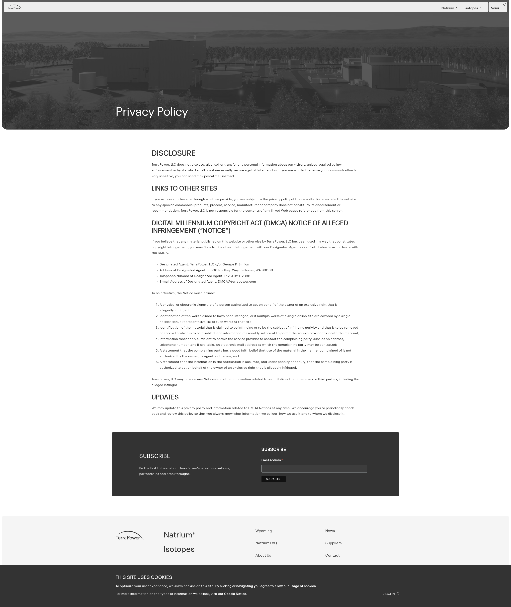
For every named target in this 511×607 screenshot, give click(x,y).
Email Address (272, 460)
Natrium (448, 8)
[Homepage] (15, 7)
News (330, 531)
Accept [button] (389, 594)
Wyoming (264, 531)
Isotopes (471, 8)
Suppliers (333, 543)
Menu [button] (495, 8)
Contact (332, 555)
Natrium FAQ (266, 543)
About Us (263, 555)
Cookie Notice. (235, 594)
